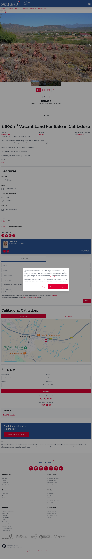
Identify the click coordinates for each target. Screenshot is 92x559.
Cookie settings (41, 287)
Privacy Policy (53, 276)
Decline (52, 287)
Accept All (62, 287)
